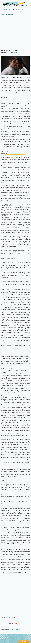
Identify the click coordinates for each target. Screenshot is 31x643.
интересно (11, 629)
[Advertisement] (15, 32)
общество (17, 629)
